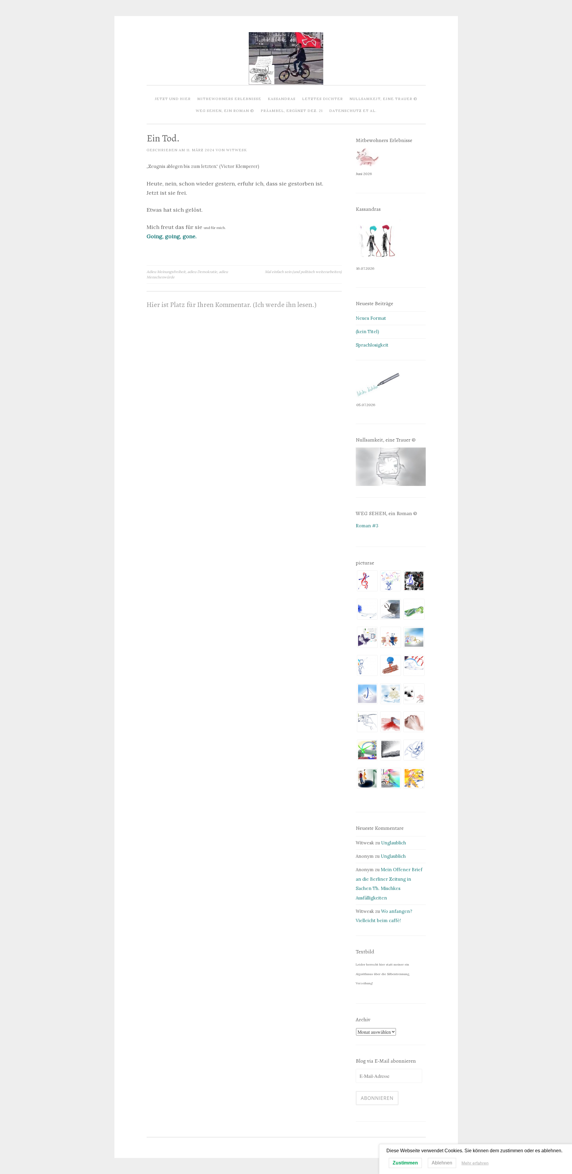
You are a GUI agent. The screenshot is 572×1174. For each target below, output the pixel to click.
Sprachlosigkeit (372, 345)
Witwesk (236, 150)
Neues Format (371, 318)
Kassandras (282, 98)
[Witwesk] (286, 83)
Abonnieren (377, 1098)
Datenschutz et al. (353, 110)
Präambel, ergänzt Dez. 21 (292, 110)
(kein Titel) (367, 331)
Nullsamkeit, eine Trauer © (383, 98)
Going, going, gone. (172, 236)
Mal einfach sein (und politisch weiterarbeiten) (303, 271)
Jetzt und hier (173, 98)
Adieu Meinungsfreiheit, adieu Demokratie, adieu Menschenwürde (187, 274)
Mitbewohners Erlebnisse (229, 98)
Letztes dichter (322, 98)
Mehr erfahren (475, 1163)
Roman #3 (367, 525)
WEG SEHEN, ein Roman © (225, 110)
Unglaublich (393, 843)
